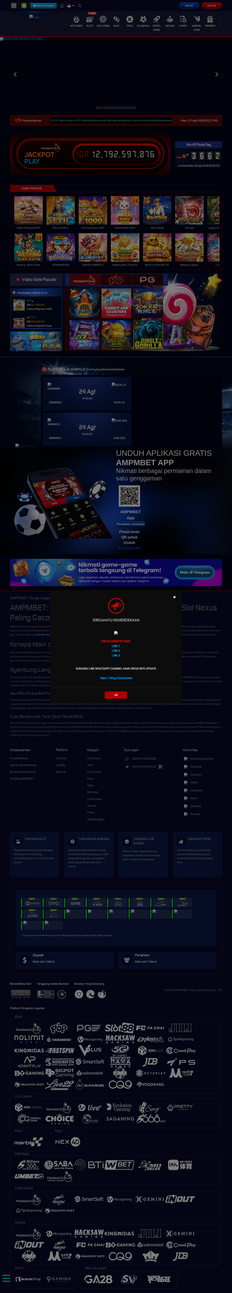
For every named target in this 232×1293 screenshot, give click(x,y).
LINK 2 (116, 651)
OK (116, 695)
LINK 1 (116, 646)
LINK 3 (116, 655)
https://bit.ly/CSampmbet (116, 678)
